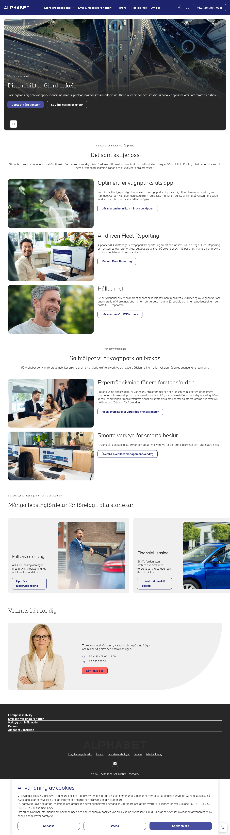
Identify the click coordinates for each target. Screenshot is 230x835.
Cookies (138, 754)
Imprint (100, 754)
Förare (122, 7)
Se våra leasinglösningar (67, 104)
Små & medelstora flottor (94, 7)
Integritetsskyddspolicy (80, 754)
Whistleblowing (154, 754)
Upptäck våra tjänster (25, 104)
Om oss (155, 7)
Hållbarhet (140, 7)
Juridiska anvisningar (119, 754)
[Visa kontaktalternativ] (222, 827)
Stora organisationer (57, 7)
